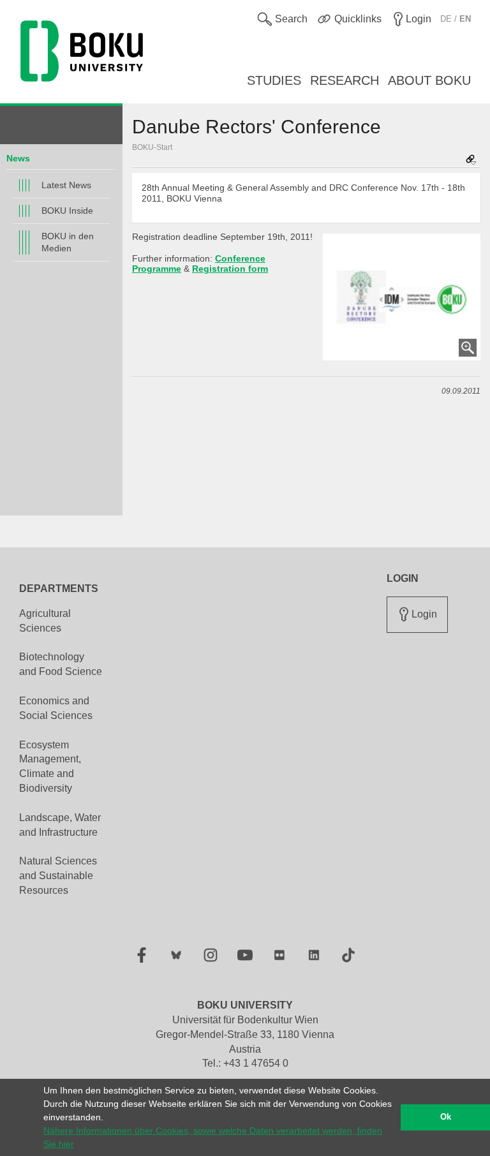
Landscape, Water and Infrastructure (60, 825)
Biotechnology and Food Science (60, 664)
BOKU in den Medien (67, 242)
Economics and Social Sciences (56, 708)
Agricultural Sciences (45, 621)
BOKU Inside (67, 210)
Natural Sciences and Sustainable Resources (58, 876)
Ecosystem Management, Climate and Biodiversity (50, 766)
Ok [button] (445, 1117)
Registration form (230, 268)
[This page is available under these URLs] (470, 160)
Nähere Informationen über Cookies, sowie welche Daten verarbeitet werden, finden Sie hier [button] (212, 1137)
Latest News (66, 185)
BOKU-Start (152, 147)
